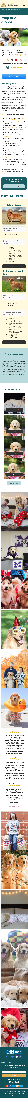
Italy (18, 10)
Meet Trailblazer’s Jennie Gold (14, 342)
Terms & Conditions (17, 1095)
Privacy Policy (9, 1095)
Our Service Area (16, 1093)
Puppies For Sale (11, 10)
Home (2, 10)
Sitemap (23, 1093)
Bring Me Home (14, 76)
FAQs (9, 1093)
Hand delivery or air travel (12, 122)
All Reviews (13, 806)
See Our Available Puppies (14, 186)
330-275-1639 (4, 1064)
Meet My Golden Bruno (14, 266)
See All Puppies (14, 483)
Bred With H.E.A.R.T (14, 119)
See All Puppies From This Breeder (20, 55)
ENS (11, 127)
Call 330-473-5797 (16, 67)
